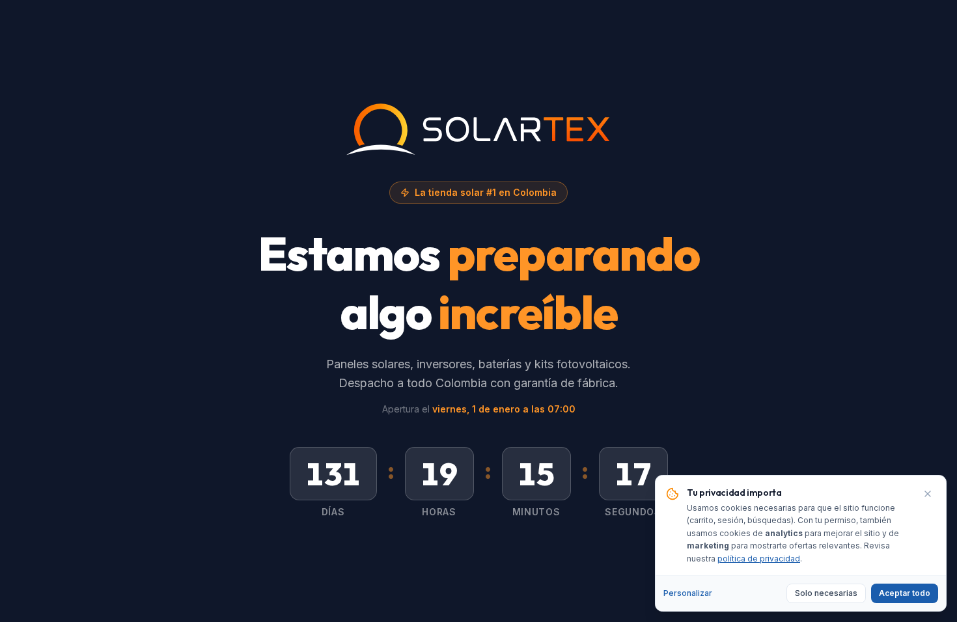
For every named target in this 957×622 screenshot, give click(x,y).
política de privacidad (758, 558)
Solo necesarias (826, 593)
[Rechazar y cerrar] (928, 494)
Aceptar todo (904, 593)
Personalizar (687, 593)
